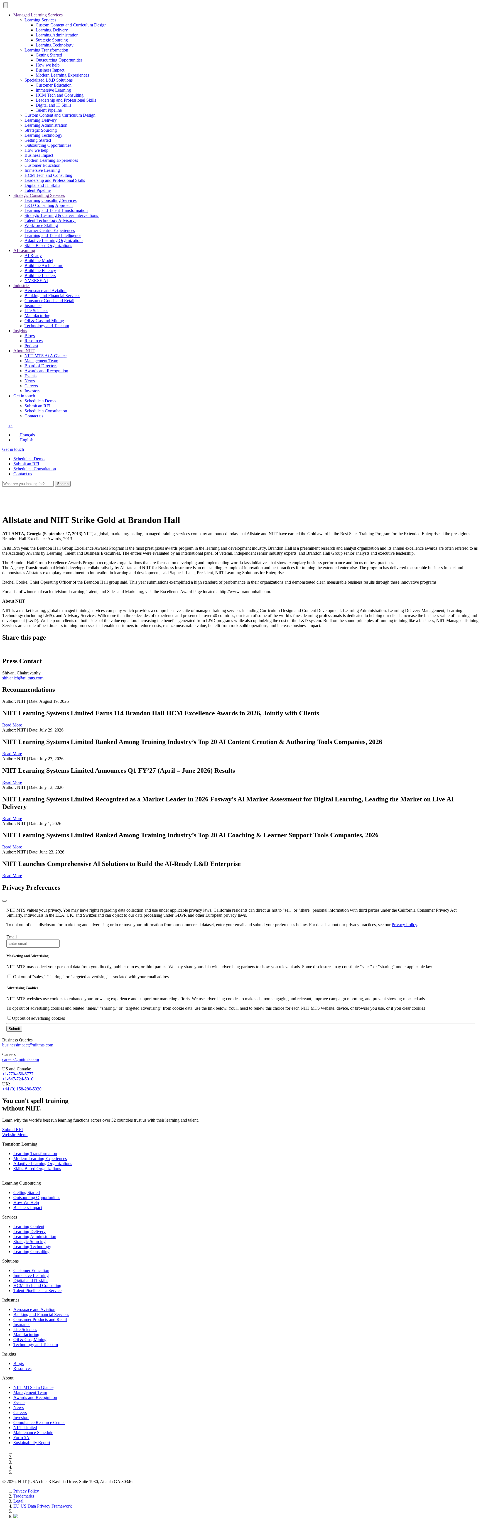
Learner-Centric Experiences (49, 230)
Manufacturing (37, 315)
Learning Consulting (31, 1251)
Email (11, 937)
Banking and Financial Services (52, 295)
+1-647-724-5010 (17, 1079)
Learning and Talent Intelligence (52, 235)
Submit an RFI (37, 405)
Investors (32, 390)
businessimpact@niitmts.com (27, 1045)
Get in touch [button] (24, 395)
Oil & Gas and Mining (44, 320)
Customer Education (54, 85)
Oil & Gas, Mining (29, 1339)
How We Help (26, 1202)
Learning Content (28, 1226)
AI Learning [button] (24, 250)
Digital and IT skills (30, 1280)
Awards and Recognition (46, 370)
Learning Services (40, 20)
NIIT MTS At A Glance (45, 355)
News (29, 380)
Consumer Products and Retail (40, 1319)
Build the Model (38, 260)
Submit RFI (12, 1129)
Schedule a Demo (40, 400)
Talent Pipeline (49, 110)
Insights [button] (20, 330)
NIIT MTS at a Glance (33, 1387)
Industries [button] (21, 285)
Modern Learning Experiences (62, 75)
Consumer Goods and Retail (49, 300)
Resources (33, 340)
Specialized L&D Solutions (48, 80)
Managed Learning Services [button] (38, 15)
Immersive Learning (53, 90)
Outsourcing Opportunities (59, 60)
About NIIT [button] (24, 350)
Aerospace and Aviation (45, 290)
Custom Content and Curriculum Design (71, 25)
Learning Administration (57, 35)
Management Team (41, 360)
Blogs (29, 335)
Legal (18, 1501)
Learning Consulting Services (50, 200)
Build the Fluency (40, 270)
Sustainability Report (31, 1442)
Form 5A (21, 1437)
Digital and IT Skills (53, 105)
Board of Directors (40, 365)
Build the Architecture (43, 265)
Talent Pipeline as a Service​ (37, 1290)
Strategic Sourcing (52, 40)
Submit (14, 1029)
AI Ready (33, 255)
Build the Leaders (40, 275)
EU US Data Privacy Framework (42, 1506)
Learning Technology (54, 45)
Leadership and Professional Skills (66, 100)
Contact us (33, 416)
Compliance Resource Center (39, 1422)
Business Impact (50, 70)
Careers (31, 385)
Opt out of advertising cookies (38, 1018)
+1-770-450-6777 (17, 1074)
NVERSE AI (36, 280)
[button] (7, 425)
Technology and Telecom (46, 325)
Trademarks (23, 1496)
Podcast (31, 345)
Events (30, 375)
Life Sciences (36, 310)
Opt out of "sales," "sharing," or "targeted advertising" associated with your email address (91, 976)
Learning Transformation (46, 50)
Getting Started (49, 55)
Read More (12, 725)
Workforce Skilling (41, 225)
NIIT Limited (25, 1427)
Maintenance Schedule (33, 1432)
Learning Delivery (52, 30)
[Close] (4, 901)
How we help (48, 65)
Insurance (32, 305)
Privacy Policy (404, 924)
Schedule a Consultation (45, 410)
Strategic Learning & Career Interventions (61, 215)
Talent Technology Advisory (50, 220)
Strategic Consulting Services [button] (39, 195)
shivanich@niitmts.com (22, 678)
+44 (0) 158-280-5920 (21, 1089)
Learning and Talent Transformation (56, 210)
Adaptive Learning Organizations (53, 240)
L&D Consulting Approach (48, 205)
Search (62, 484)
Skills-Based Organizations (48, 245)
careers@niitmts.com (20, 1059)
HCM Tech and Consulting (60, 95)
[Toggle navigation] (5, 5)
